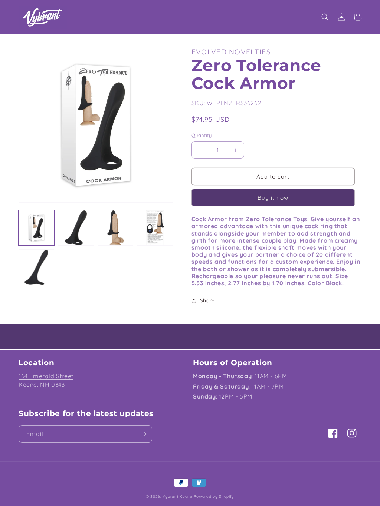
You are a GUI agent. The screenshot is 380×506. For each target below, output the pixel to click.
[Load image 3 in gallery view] (115, 228)
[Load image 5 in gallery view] (36, 267)
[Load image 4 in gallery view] (155, 228)
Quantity (201, 135)
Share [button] (207, 300)
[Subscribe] (143, 434)
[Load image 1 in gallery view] (36, 228)
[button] (325, 17)
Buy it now (273, 197)
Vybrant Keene (178, 496)
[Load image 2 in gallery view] (76, 228)
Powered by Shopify (214, 496)
